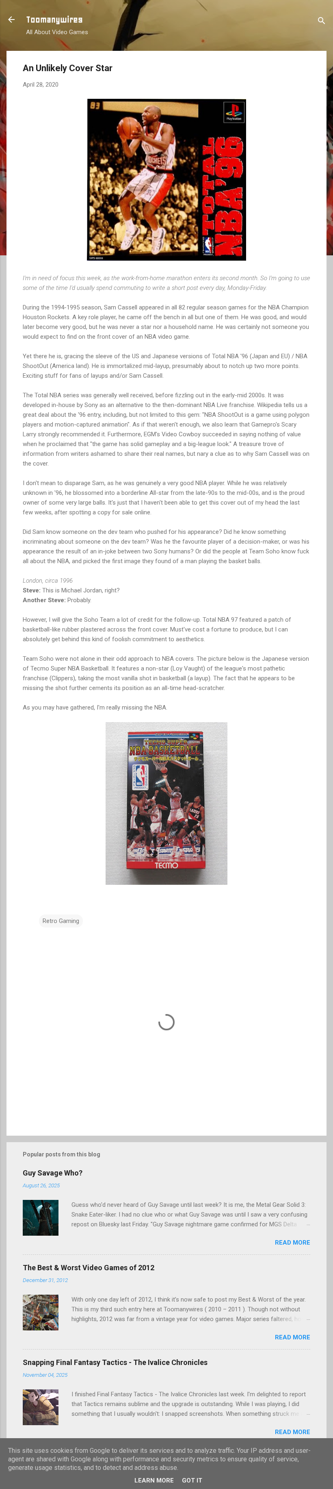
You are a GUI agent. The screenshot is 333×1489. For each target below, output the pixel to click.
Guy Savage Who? (52, 1173)
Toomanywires (54, 19)
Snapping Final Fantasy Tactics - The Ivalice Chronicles (115, 1362)
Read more (292, 1242)
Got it (192, 1480)
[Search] (322, 22)
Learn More (154, 1480)
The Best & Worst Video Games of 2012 (88, 1267)
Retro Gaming (61, 921)
